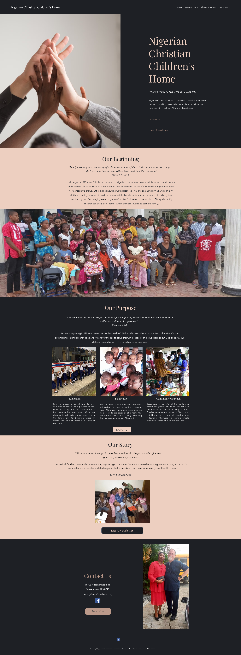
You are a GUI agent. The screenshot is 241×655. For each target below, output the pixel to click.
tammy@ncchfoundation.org (97, 594)
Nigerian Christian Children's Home (35, 7)
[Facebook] (97, 600)
